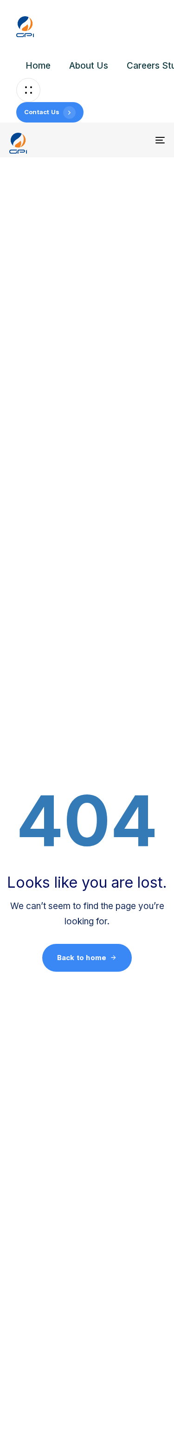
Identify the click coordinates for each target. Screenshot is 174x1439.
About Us (88, 65)
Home (38, 65)
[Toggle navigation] (139, 140)
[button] (28, 90)
